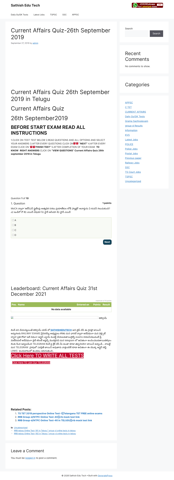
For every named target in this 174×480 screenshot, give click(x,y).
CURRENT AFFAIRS (135, 112)
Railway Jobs (132, 162)
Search (129, 28)
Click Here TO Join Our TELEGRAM (31, 362)
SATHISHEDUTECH (61, 330)
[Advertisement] (61, 68)
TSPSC (53, 14)
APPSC (75, 14)
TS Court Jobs (133, 172)
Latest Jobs (39, 14)
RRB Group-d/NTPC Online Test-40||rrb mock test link (49, 417)
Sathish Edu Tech (25, 5)
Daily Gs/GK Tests (19, 14)
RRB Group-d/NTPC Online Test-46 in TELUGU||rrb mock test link (55, 420)
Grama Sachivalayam (136, 121)
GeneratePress (105, 475)
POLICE (129, 144)
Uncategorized (20, 427)
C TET (128, 107)
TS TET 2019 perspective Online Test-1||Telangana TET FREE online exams (60, 413)
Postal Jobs (131, 153)
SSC (64, 14)
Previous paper (133, 158)
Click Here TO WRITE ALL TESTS (47, 355)
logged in (30, 458)
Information (131, 130)
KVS (127, 135)
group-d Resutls (134, 125)
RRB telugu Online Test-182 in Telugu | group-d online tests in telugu (45, 433)
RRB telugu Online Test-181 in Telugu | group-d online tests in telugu (45, 430)
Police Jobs (131, 149)
